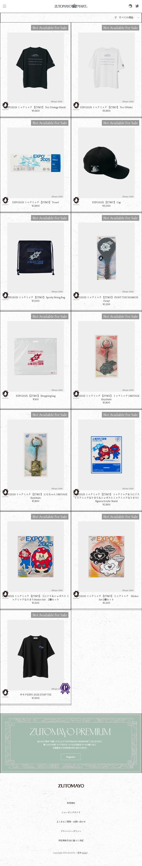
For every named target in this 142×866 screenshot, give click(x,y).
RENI (84, 853)
